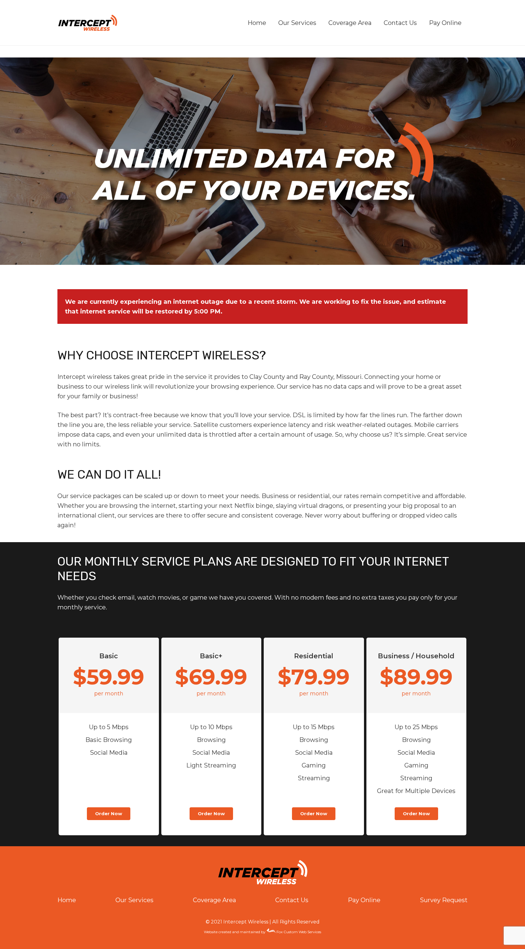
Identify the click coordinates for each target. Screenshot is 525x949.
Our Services (134, 900)
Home (66, 900)
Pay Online (364, 900)
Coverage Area (214, 900)
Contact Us (291, 900)
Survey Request (444, 900)
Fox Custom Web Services (298, 932)
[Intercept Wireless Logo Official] (87, 23)
